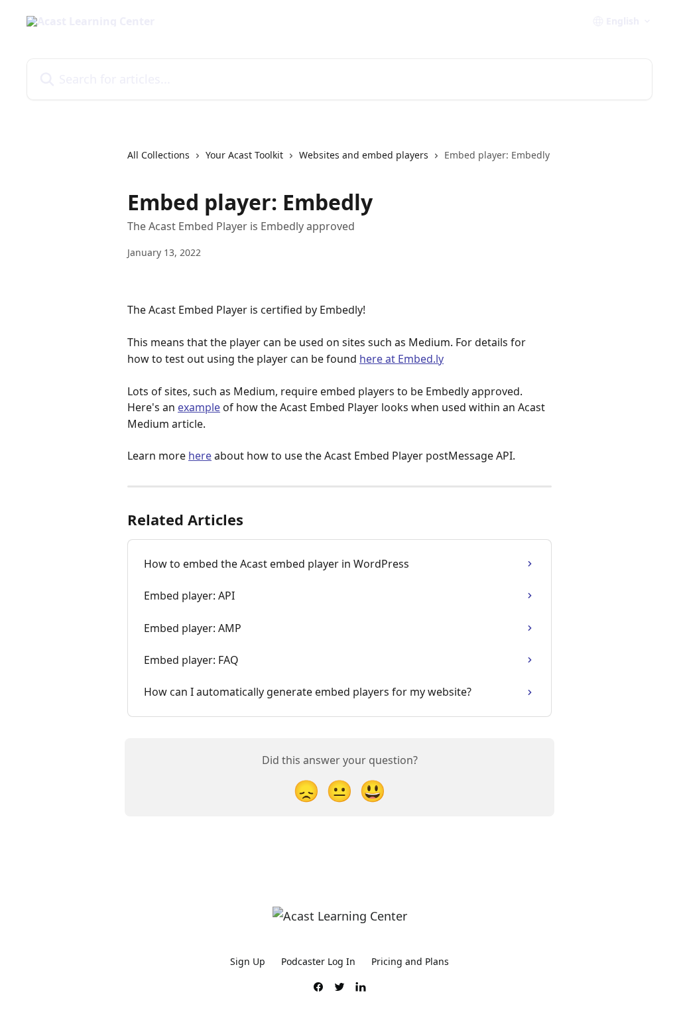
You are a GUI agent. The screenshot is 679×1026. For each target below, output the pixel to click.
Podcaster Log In (318, 961)
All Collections (158, 155)
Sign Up (247, 961)
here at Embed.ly (401, 359)
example (199, 407)
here (200, 455)
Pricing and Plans (410, 961)
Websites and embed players (363, 155)
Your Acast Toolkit (244, 155)
